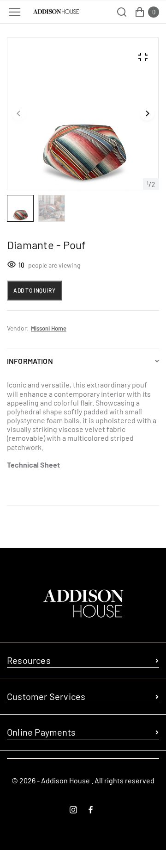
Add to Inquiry (34, 290)
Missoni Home (48, 328)
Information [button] (30, 360)
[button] (19, 113)
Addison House (65, 780)
